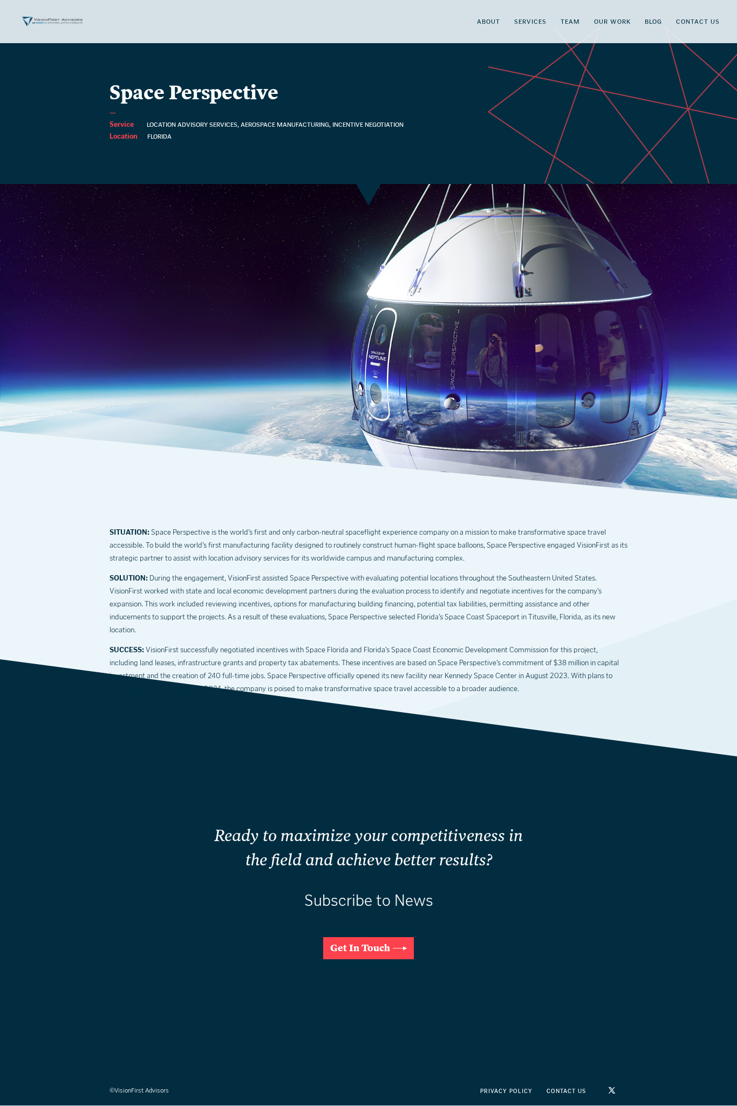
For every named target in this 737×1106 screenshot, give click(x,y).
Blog (653, 21)
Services (530, 21)
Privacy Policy (506, 1091)
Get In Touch (360, 948)
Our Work (612, 21)
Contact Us (698, 21)
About (488, 21)
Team (570, 21)
